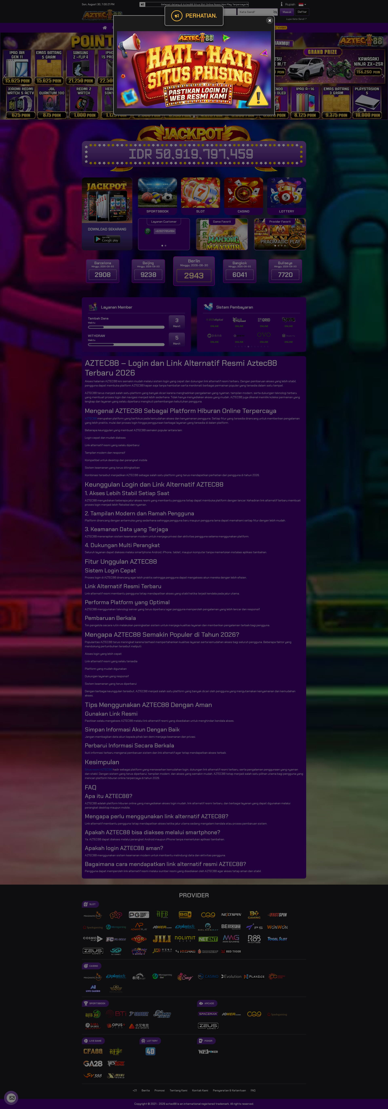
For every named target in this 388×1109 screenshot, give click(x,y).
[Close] (269, 20)
